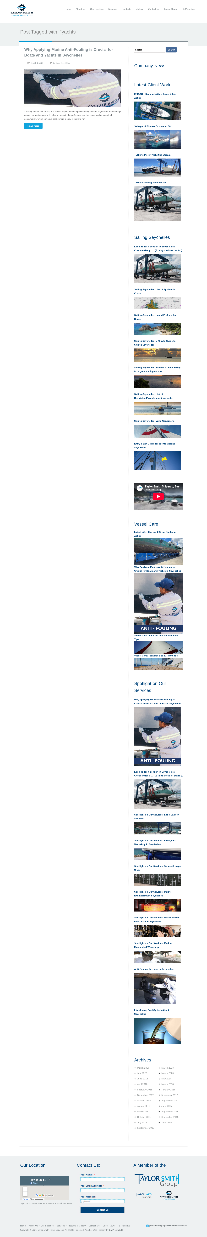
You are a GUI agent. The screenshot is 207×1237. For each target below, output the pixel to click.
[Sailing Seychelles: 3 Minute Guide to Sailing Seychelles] (157, 355)
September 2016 (170, 1111)
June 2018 (142, 1078)
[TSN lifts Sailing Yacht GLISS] (157, 204)
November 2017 (169, 1095)
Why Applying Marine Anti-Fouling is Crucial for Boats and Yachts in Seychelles (157, 701)
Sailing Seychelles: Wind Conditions (154, 421)
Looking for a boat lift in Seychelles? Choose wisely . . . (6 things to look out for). (158, 248)
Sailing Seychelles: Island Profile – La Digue (155, 317)
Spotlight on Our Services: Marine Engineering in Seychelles (153, 893)
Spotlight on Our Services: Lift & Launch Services (156, 816)
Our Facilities (97, 9)
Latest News (170, 9)
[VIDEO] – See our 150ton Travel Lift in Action (155, 96)
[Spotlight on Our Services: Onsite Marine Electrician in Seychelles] (157, 931)
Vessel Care (65, 63)
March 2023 (167, 1067)
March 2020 (167, 1073)
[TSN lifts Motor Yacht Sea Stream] (157, 168)
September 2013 (145, 1128)
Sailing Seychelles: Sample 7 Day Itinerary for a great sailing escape (157, 369)
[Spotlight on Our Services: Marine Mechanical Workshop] (157, 957)
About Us (80, 9)
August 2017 (143, 1106)
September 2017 (170, 1100)
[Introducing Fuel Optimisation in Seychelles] (157, 1031)
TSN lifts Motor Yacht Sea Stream (152, 155)
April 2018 (142, 1084)
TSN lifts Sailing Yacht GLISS (150, 182)
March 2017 (143, 1111)
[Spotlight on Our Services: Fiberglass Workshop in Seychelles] (157, 854)
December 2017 (145, 1095)
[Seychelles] (21, 10)
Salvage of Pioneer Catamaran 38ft (153, 126)
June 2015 (166, 1122)
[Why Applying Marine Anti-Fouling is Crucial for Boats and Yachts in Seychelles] (157, 736)
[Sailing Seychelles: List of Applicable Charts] (157, 303)
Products (126, 9)
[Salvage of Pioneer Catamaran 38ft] (157, 139)
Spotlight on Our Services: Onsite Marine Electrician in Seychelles (157, 919)
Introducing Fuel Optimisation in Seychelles (152, 1012)
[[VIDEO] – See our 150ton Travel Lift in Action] (157, 111)
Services (112, 9)
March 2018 (167, 1084)
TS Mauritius (188, 9)
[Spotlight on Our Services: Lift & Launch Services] (157, 828)
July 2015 (142, 1122)
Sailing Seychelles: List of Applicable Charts (154, 291)
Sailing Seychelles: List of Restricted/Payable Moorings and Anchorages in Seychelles (152, 396)
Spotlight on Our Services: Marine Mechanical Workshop (153, 945)
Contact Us (153, 9)
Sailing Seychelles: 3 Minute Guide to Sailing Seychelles (155, 343)
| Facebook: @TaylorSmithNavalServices (168, 1226)
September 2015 (170, 1117)
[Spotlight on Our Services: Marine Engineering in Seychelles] (157, 905)
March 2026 (143, 1067)
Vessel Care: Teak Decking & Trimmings (156, 655)
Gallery (139, 9)
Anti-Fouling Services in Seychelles (154, 969)
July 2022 (142, 1073)
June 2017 (166, 1106)
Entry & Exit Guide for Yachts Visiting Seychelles (154, 445)
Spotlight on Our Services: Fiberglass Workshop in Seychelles (155, 842)
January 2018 (168, 1089)
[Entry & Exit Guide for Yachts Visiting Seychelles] (157, 460)
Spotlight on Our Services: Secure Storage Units (157, 868)
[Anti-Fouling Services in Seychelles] (155, 988)
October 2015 (144, 1117)
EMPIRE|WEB (116, 1230)
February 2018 (144, 1089)
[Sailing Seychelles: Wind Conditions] (157, 431)
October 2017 (144, 1100)
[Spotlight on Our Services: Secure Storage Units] (157, 880)
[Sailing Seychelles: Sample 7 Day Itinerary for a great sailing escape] (157, 381)
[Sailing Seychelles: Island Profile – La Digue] (157, 329)
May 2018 (166, 1078)
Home (68, 9)
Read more (33, 126)
